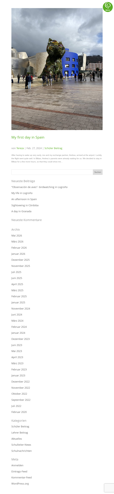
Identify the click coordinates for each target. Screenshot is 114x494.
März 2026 (17, 241)
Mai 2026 (16, 235)
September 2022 (20, 399)
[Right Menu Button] (107, 12)
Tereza (20, 148)
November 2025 (20, 266)
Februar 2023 (19, 369)
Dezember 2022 (20, 381)
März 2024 (17, 320)
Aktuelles (16, 438)
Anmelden (17, 465)
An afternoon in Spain (24, 199)
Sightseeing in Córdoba (25, 205)
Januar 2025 (18, 302)
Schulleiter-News (21, 444)
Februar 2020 (19, 412)
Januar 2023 (18, 375)
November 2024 (20, 308)
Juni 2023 (16, 345)
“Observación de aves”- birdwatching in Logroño (39, 187)
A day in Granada (21, 211)
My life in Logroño (22, 193)
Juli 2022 (16, 406)
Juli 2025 (16, 272)
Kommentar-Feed (21, 477)
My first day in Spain (27, 137)
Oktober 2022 (19, 393)
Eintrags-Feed (19, 471)
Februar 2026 (19, 247)
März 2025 (17, 290)
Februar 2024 (19, 326)
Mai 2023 (16, 351)
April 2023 (17, 357)
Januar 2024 (18, 332)
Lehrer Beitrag (19, 432)
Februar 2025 (19, 296)
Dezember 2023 (20, 339)
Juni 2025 (16, 278)
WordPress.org (20, 483)
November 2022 (20, 387)
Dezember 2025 (20, 259)
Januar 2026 (18, 253)
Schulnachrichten (21, 450)
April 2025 (17, 284)
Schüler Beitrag (53, 148)
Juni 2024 (16, 314)
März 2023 (17, 363)
